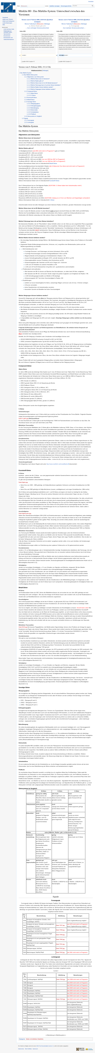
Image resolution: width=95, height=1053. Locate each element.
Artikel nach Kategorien (8, 21)
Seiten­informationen (9, 39)
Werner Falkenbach (30, 24)
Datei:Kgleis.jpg (23, 482)
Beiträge (47, 24)
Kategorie (22, 1039)
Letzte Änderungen (7, 23)
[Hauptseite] (8, 7)
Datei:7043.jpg (60, 952)
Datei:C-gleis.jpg (23, 418)
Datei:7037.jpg (60, 925)
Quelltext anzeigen (55, 6)
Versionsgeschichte (66, 6)
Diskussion (40, 24)
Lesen (46, 6)
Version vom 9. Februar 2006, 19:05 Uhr (34, 19)
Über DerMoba (28, 1048)
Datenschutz (21, 1048)
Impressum (35, 1048)
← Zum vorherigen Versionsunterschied (37, 28)
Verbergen (45, 70)
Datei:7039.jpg (60, 934)
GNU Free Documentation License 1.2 (45, 1046)
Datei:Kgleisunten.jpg (25, 513)
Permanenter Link (8, 37)
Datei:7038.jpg (60, 930)
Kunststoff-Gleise (54, 180)
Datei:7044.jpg (60, 979)
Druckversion (7, 36)
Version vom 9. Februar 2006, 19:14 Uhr (71, 19)
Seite (18, 6)
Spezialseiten (7, 34)
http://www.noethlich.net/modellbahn (57, 464)
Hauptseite (5, 17)
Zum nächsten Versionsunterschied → (74, 28)
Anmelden (91, 1)
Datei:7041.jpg (60, 944)
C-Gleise (51, 200)
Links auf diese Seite (9, 29)
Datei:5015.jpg (23, 627)
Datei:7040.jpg (60, 939)
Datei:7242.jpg (60, 999)
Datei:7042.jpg (60, 948)
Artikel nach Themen (8, 19)
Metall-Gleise (53, 163)
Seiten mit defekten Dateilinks (34, 1039)
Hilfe (4, 24)
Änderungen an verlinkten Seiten (8, 31)
